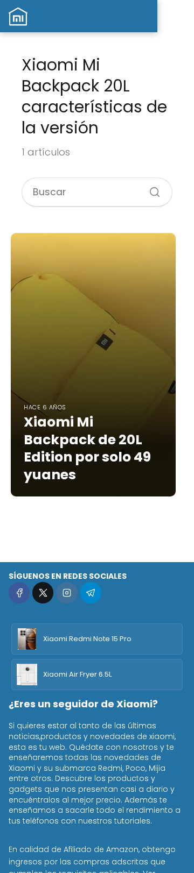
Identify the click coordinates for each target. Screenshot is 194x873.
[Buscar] (151, 188)
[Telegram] (90, 592)
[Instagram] (66, 592)
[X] (42, 592)
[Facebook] (19, 592)
